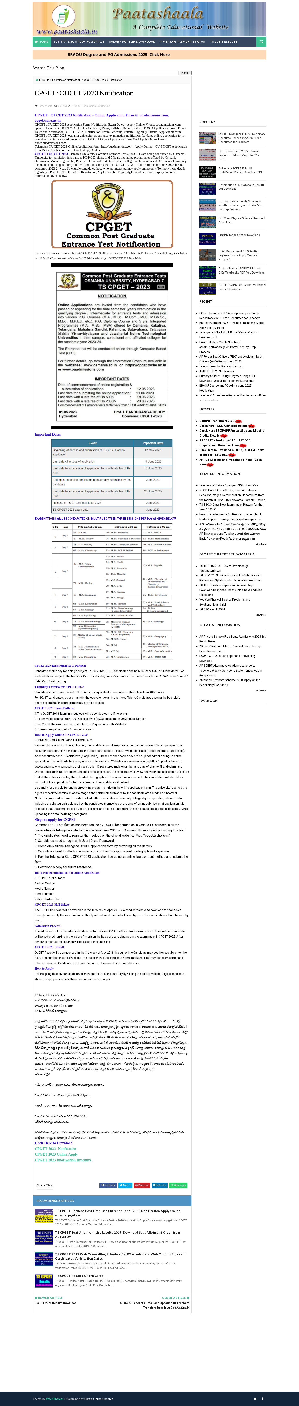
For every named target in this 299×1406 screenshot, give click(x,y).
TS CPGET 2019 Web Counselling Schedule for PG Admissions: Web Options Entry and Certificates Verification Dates (121, 1256)
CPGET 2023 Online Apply (56, 1154)
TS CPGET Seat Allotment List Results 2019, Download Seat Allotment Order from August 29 (117, 1234)
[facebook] (262, 1399)
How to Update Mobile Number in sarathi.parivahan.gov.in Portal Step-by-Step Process (241, 205)
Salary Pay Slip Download (132, 41)
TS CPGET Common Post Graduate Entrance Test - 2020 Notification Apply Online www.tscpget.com (117, 1213)
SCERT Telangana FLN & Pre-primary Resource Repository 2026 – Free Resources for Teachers (242, 137)
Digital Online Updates (98, 1399)
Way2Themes (55, 1399)
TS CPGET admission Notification (61, 79)
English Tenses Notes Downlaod (239, 234)
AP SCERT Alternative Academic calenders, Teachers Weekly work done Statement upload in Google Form (230, 670)
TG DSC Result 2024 (212, 609)
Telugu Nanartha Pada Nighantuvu (221, 366)
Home (44, 41)
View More (261, 544)
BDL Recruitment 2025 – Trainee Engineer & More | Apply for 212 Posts (239, 155)
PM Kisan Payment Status (182, 41)
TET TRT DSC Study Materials (78, 41)
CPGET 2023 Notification (55, 1148)
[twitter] (255, 1399)
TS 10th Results (223, 41)
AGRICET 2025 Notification (216, 371)
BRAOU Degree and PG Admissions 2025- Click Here (82, 54)
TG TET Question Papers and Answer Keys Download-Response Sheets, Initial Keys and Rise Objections (230, 590)
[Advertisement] (112, 1349)
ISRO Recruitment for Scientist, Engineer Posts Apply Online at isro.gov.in (239, 255)
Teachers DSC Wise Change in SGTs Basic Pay (228, 485)
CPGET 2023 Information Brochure (63, 1160)
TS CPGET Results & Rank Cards (79, 1275)
